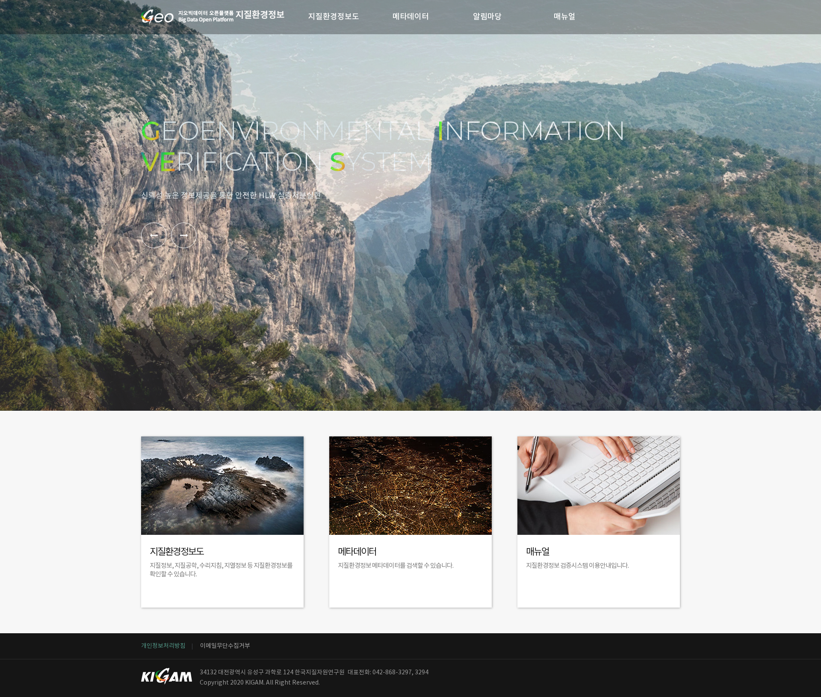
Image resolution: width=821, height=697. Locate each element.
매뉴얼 (565, 16)
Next (184, 235)
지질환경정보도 (333, 16)
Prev (154, 235)
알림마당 (487, 16)
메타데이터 (411, 16)
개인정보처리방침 (163, 646)
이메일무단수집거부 (225, 646)
